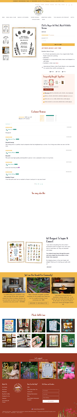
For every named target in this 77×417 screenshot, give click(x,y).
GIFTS (72, 17)
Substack (4, 398)
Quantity (45, 38)
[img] (9, 127)
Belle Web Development (32, 411)
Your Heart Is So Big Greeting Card (56, 101)
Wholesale (47, 4)
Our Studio (4, 387)
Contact (63, 4)
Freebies (42, 4)
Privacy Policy (7, 412)
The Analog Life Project (61, 17)
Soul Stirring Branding (20, 411)
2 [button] (36, 184)
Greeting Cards (46, 17)
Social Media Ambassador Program (33, 399)
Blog (59, 4)
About (56, 4)
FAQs (28, 387)
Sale (43, 19)
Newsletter (37, 4)
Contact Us (29, 391)
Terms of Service (19, 412)
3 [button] (38, 184)
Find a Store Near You (32, 389)
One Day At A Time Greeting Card (55, 98)
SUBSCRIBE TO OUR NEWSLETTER (38, 303)
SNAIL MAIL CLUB (11, 17)
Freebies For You (6, 396)
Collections (36, 19)
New (3, 17)
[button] (45, 35)
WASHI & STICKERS (23, 17)
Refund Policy (13, 412)
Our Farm (4, 389)
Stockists (52, 4)
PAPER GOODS (35, 17)
